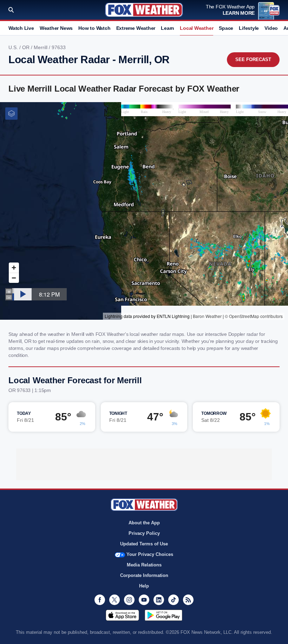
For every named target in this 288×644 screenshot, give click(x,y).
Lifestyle (249, 28)
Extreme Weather (136, 28)
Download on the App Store (122, 615)
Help (144, 586)
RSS (188, 600)
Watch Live (21, 28)
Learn (167, 28)
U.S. (13, 47)
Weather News (56, 28)
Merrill (41, 47)
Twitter (114, 600)
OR (26, 47)
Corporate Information (144, 575)
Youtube (144, 600)
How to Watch (94, 28)
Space (226, 28)
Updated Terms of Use (144, 543)
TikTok (173, 600)
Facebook (99, 600)
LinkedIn (158, 600)
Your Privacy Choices (149, 554)
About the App (144, 522)
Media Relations (144, 564)
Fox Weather (144, 10)
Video (271, 28)
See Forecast (253, 59)
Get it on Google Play (163, 615)
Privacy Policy (144, 533)
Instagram (129, 600)
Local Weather (196, 28)
